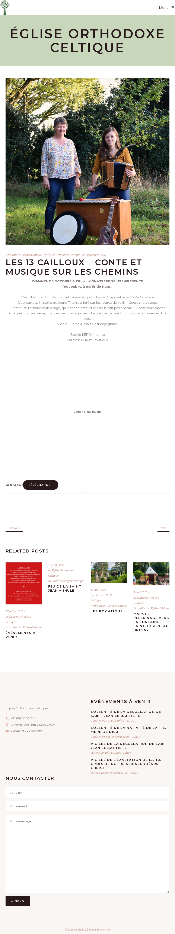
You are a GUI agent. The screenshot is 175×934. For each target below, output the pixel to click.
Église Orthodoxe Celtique (64, 255)
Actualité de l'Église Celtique (23, 255)
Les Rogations (107, 611)
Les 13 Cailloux (14, 484)
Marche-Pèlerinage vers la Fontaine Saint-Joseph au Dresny (151, 622)
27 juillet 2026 (15, 611)
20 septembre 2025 (94, 255)
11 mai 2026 (99, 590)
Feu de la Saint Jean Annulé (65, 588)
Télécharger (40, 484)
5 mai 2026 (140, 592)
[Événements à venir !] (24, 583)
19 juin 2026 (56, 565)
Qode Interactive (100, 929)
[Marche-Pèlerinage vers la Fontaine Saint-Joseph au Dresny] (151, 573)
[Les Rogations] (109, 572)
